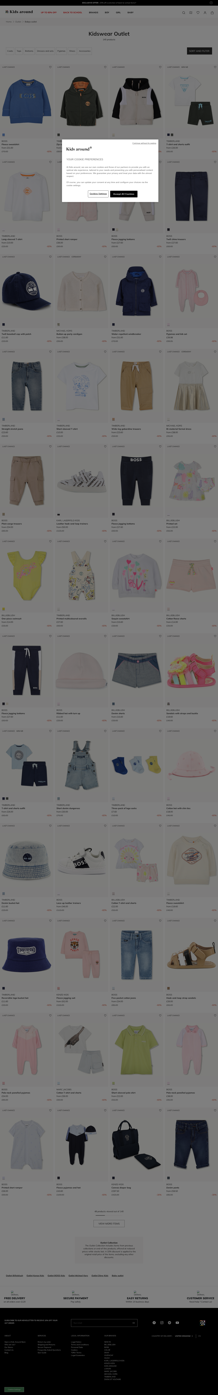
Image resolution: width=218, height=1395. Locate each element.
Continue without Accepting (144, 143)
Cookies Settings (98, 194)
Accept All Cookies (123, 194)
